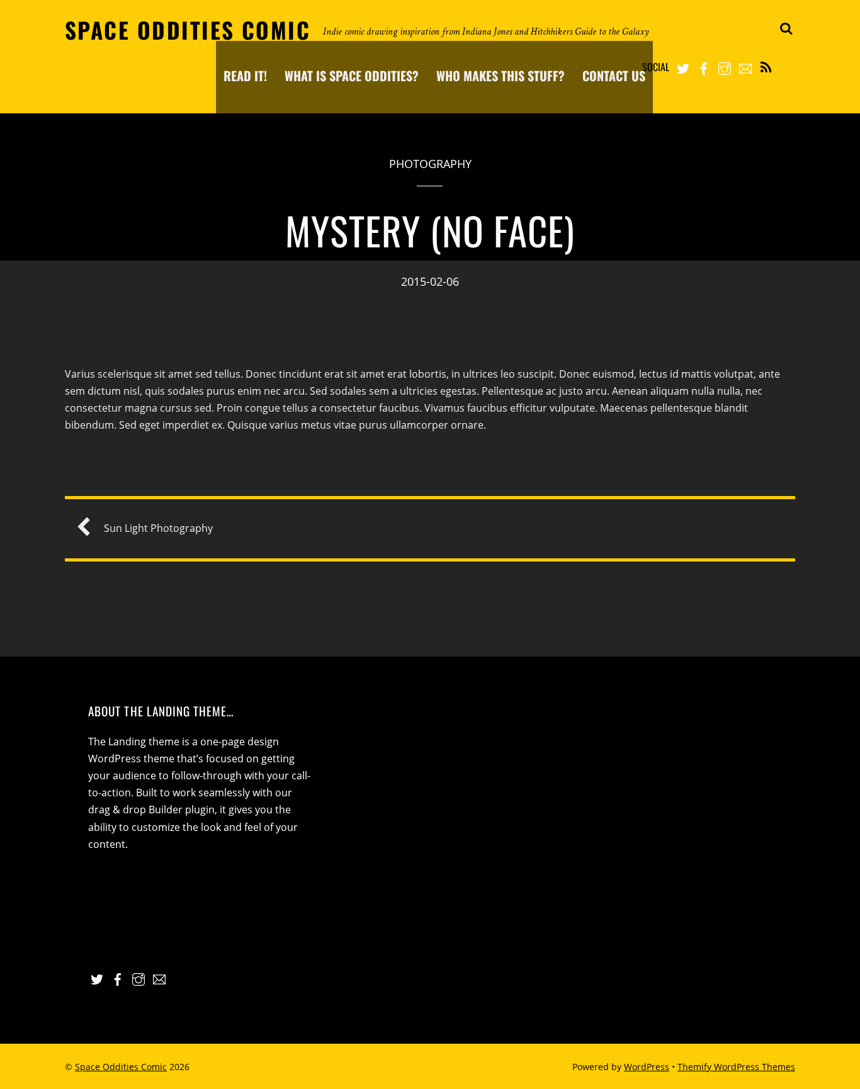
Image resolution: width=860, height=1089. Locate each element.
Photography (430, 163)
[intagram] (724, 66)
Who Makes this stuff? (500, 75)
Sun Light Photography (158, 528)
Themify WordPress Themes (736, 1067)
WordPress (646, 1067)
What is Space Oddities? (352, 75)
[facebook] (704, 66)
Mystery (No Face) (430, 230)
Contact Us (613, 75)
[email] (745, 66)
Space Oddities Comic (121, 1067)
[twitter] (683, 66)
